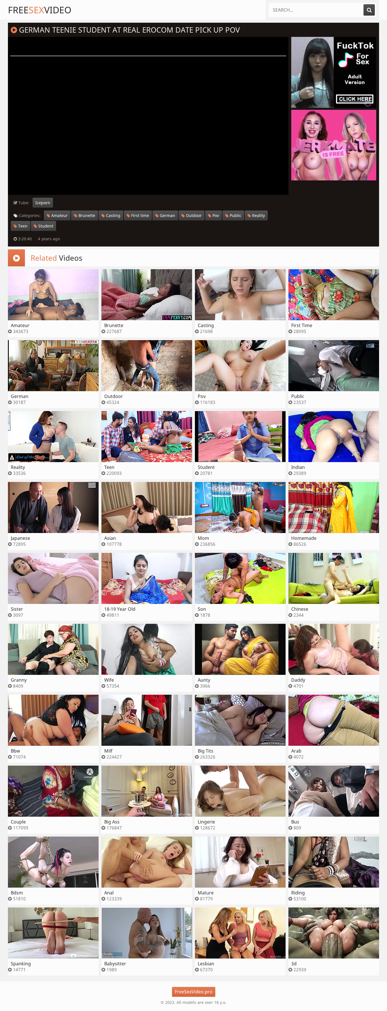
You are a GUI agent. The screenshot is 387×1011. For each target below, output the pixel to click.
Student (45, 226)
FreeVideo (39, 10)
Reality (258, 215)
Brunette (86, 215)
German (167, 215)
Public (235, 215)
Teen (22, 226)
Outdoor (193, 215)
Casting (112, 215)
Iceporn (42, 202)
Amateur (59, 215)
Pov (215, 215)
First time (139, 215)
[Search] (369, 10)
